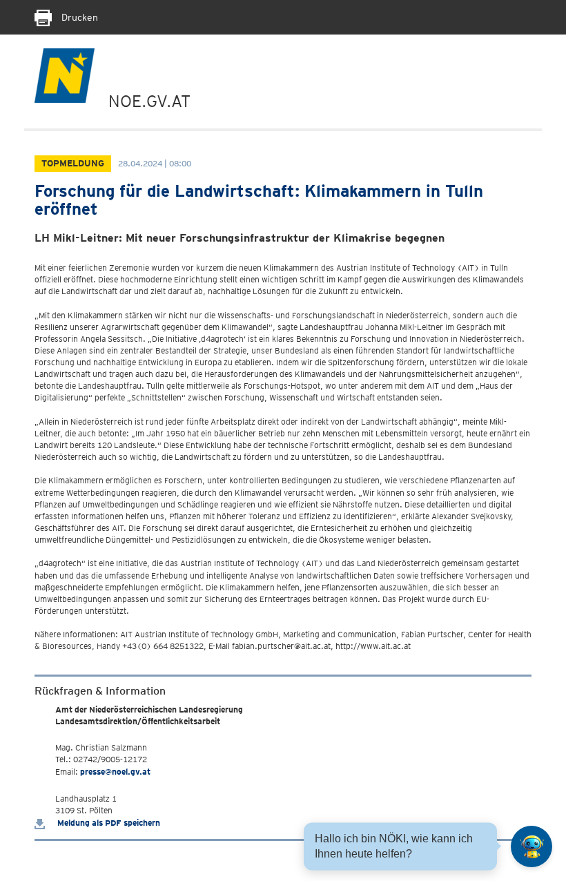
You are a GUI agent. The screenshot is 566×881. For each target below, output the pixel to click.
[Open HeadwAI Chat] (531, 846)
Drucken (78, 17)
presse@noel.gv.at (115, 771)
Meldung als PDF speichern (107, 822)
